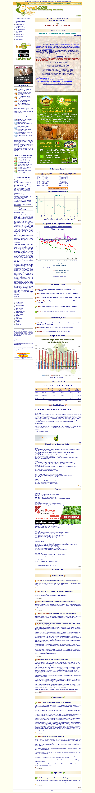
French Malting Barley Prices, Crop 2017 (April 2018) (25, 171)
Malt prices (18, 33)
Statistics (18, 315)
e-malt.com (54, 565)
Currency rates (19, 22)
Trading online (19, 312)
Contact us (18, 324)
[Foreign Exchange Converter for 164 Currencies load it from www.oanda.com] (58, 189)
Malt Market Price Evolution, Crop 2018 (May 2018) (25, 158)
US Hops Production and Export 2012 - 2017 (24, 101)
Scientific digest (20, 34)
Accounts (17, 321)
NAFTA (17, 306)
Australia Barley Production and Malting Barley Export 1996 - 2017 (25, 93)
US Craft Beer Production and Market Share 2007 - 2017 (24, 105)
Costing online (19, 314)
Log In (17, 323)
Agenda (18, 38)
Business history (20, 36)
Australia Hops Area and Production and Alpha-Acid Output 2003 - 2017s (24, 89)
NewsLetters (19, 318)
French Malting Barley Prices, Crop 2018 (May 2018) (25, 161)
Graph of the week (20, 28)
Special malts (19, 309)
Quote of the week (20, 21)
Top (80, 220)
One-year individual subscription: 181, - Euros (57, 64)
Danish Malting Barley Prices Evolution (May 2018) (25, 165)
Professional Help (20, 311)
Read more (38, 429)
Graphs (17, 317)
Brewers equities (20, 24)
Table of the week (20, 29)
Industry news (19, 26)
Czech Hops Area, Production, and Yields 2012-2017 (24, 124)
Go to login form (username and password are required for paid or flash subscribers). (23, 184)
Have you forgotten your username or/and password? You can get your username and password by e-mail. (22, 196)
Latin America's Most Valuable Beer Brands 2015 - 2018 (24, 120)
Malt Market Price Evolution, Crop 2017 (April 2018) (25, 168)
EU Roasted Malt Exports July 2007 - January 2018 (24, 97)
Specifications (19, 308)
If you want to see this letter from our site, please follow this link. (37, 1)
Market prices (19, 303)
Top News (39, 588)
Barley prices (19, 31)
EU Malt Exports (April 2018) (24, 135)
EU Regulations (20, 305)
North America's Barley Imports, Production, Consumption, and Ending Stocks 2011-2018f (24, 128)
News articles (19, 39)
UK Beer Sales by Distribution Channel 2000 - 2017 (24, 133)
